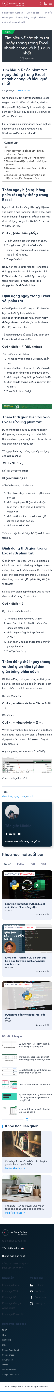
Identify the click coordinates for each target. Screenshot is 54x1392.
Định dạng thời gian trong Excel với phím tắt (26, 170)
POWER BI (6, 1340)
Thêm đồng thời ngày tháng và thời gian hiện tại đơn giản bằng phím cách (25, 177)
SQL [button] (33, 864)
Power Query (7, 1360)
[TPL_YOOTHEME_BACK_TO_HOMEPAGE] (20, 3)
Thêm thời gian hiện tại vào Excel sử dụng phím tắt (26, 163)
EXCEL (5, 1330)
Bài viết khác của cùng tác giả (21, 841)
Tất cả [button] (7, 864)
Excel (30, 796)
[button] (40, 3)
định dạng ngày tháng (14, 796)
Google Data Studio (10, 1375)
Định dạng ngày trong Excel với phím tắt (25, 158)
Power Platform (9, 1370)
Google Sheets (8, 1355)
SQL (4, 1345)
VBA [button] (43, 864)
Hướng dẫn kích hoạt (13, 1256)
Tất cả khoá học (13, 1248)
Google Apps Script (10, 1350)
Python (5, 1365)
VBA (4, 1335)
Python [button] (21, 864)
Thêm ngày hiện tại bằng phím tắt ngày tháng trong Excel (25, 152)
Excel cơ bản (24, 90)
